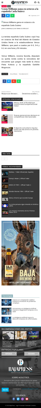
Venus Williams (13, 74)
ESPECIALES (8, 353)
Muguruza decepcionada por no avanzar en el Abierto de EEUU (10, 93)
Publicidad (28, 405)
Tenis (9, 6)
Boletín (5, 390)
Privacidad (22, 405)
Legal (17, 405)
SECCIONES (31, 353)
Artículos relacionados (12, 99)
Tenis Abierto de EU (23, 74)
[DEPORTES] (8, 106)
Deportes (4, 6)
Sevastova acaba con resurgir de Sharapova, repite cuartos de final (31, 93)
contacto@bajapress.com (30, 389)
